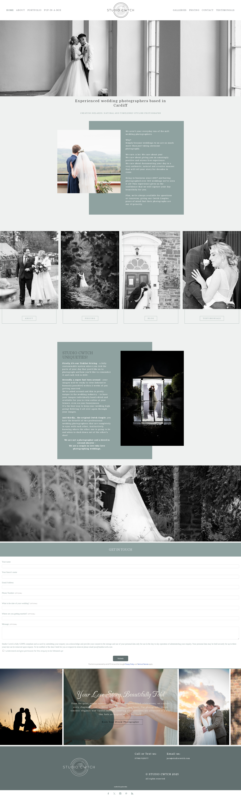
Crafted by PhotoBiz (120, 787)
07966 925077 (142, 758)
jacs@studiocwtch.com (178, 758)
